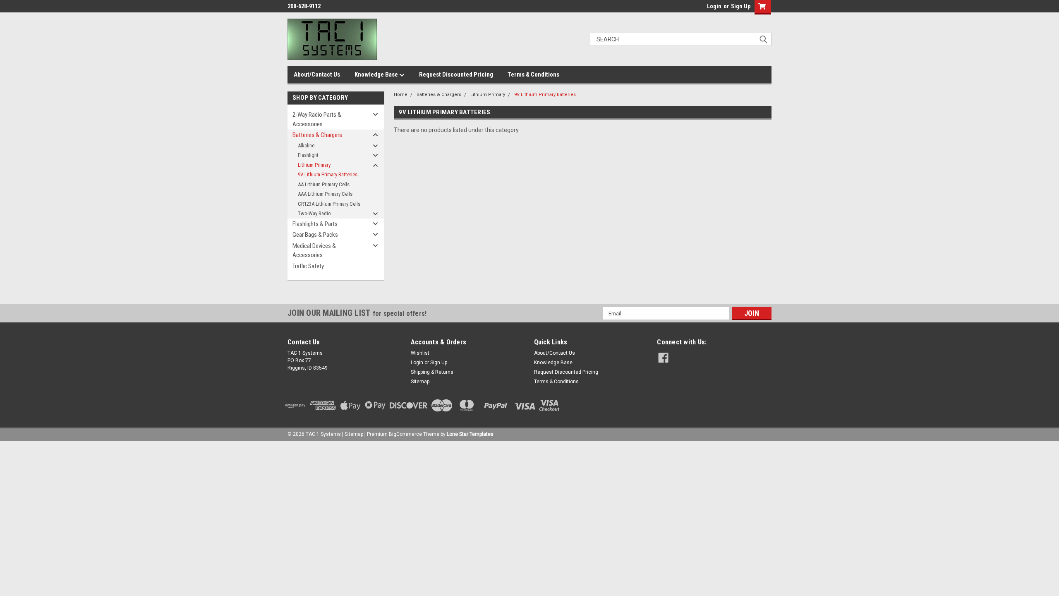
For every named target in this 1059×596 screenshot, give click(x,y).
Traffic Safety (308, 266)
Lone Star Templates (470, 434)
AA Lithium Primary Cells (324, 184)
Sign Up (740, 6)
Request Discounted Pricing (456, 74)
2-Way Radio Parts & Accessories (316, 119)
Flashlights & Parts (315, 224)
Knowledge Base (377, 74)
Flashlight (308, 155)
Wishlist (420, 353)
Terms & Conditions (533, 74)
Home (400, 94)
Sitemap (420, 382)
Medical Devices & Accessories (314, 250)
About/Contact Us (317, 74)
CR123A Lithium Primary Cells (329, 204)
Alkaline (306, 145)
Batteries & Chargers (317, 135)
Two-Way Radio (314, 213)
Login (714, 6)
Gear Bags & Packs (315, 234)
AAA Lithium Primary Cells (325, 194)
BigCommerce (405, 434)
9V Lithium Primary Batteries (327, 174)
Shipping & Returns (432, 372)
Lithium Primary (314, 165)
